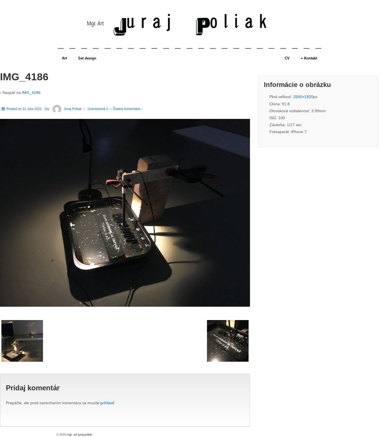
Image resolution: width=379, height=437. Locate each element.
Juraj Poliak (73, 109)
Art (64, 58)
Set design (87, 58)
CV (287, 58)
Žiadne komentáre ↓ (128, 109)
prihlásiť (107, 403)
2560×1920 (303, 96)
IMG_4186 (31, 92)
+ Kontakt (309, 58)
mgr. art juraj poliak (79, 434)
